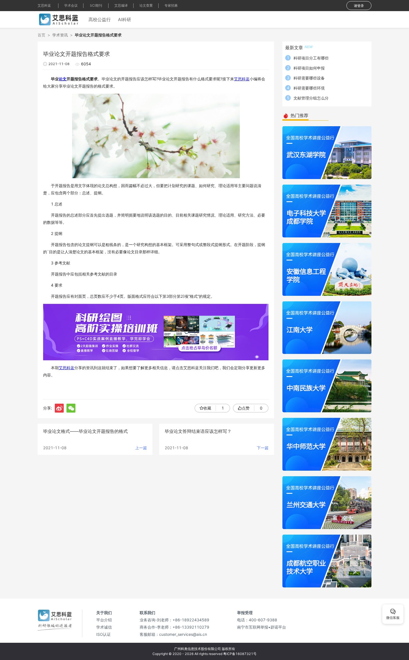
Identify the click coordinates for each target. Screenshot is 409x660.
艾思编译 (121, 5)
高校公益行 (99, 19)
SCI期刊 (96, 5)
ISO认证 (103, 634)
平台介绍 (104, 619)
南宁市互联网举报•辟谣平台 (261, 627)
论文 (62, 78)
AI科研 (124, 19)
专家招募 (171, 5)
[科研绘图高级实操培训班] (155, 331)
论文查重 (146, 5)
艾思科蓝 (44, 5)
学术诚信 (104, 627)
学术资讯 (60, 35)
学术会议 (71, 5)
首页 (41, 35)
